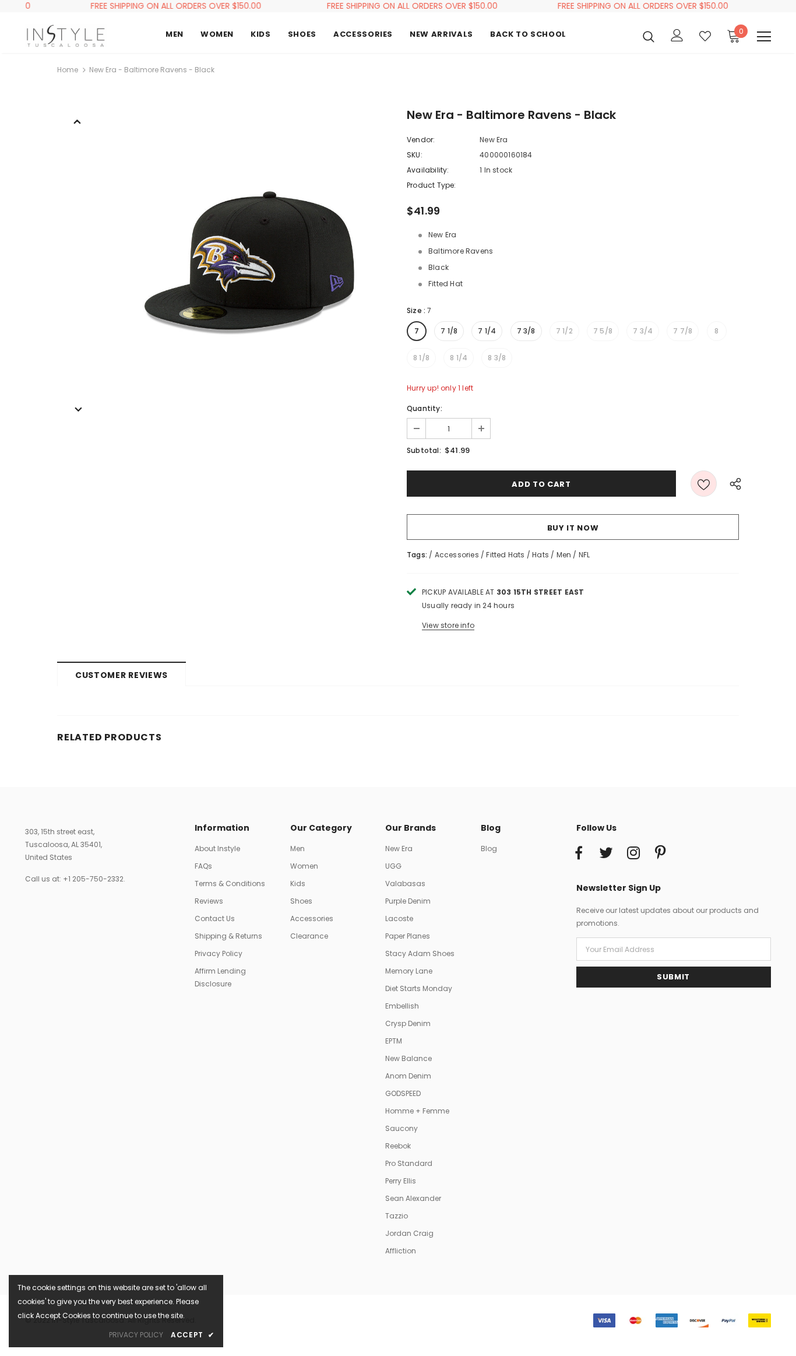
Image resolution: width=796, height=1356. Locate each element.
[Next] (77, 408)
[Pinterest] (660, 853)
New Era (494, 140)
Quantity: (424, 408)
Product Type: (431, 185)
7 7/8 (682, 331)
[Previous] (77, 120)
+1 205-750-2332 (93, 879)
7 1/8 (449, 331)
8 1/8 (421, 358)
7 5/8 (602, 331)
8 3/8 (497, 358)
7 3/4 (643, 331)
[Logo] (66, 35)
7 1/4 (487, 331)
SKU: (414, 155)
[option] (249, 262)
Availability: (428, 170)
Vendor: (421, 140)
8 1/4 (458, 358)
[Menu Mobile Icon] (764, 37)
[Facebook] (578, 853)
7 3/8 (526, 331)
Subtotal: (424, 450)
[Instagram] (633, 853)
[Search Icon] (648, 36)
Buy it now (573, 527)
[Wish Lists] (704, 483)
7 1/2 (564, 331)
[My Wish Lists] (705, 36)
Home (67, 70)
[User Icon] (677, 35)
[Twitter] (606, 853)
